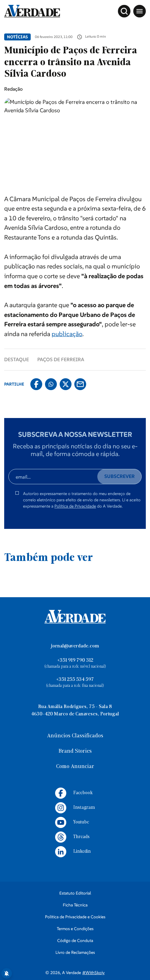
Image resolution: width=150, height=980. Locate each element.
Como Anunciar (75, 766)
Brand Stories (75, 751)
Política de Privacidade (75, 506)
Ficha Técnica (75, 904)
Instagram (84, 807)
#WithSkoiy (93, 972)
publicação (67, 334)
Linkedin (82, 851)
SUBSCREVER (119, 476)
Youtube (81, 822)
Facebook (82, 793)
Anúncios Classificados (75, 736)
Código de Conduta (75, 940)
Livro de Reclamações (75, 952)
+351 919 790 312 (75, 660)
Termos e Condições (75, 928)
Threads (81, 837)
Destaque (16, 359)
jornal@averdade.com (75, 646)
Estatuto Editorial (75, 893)
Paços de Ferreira (60, 359)
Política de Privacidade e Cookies (75, 916)
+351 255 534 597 (75, 679)
